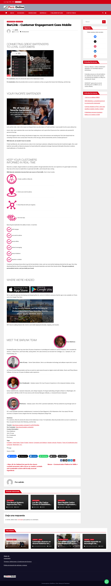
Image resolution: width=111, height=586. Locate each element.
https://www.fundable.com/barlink (24, 427)
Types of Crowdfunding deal (69, 442)
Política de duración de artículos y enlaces (15, 565)
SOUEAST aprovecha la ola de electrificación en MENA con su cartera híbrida (93, 84)
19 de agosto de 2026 (91, 546)
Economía (21, 13)
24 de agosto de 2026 (14, 546)
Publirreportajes (57, 13)
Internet (31, 442)
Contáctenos (71, 13)
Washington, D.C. (17, 444)
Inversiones (32, 13)
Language (9, 444)
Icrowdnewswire (11, 21)
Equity (22, 442)
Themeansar (66, 583)
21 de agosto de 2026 (40, 546)
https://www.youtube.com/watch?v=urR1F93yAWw (25, 425)
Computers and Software (40, 442)
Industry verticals (51, 442)
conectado (20, 519)
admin (16, 30)
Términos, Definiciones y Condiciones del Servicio (18, 561)
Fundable (9, 442)
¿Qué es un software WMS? (92, 97)
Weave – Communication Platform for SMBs (62, 464)
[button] (102, 13)
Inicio (12, 13)
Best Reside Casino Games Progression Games (66, 504)
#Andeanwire (25, 31)
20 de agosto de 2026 (66, 546)
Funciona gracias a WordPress (48, 583)
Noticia (14, 539)
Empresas (43, 13)
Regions (59, 442)
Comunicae (9, 539)
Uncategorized (19, 21)
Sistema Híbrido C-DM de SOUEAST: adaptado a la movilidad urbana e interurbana (95, 68)
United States (16, 442)
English (26, 442)
